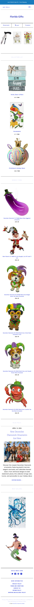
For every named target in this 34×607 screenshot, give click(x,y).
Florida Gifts (14, 603)
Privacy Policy (17, 583)
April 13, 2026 (17, 428)
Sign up (7, 7)
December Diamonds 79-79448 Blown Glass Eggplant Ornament (17, 219)
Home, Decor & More (17, 95)
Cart (17, 25)
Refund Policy (17, 590)
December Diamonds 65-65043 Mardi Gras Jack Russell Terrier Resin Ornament (17, 372)
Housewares (17, 131)
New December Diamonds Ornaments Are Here (17, 435)
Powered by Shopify (20, 603)
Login (4, 7)
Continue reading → (17, 480)
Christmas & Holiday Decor (17, 168)
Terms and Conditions (17, 586)
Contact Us (17, 588)
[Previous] (3, 38)
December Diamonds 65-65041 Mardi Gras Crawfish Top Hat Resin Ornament (17, 410)
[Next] (31, 38)
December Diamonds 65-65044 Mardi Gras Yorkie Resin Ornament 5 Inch (17, 333)
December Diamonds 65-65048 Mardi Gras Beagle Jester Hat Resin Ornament (17, 295)
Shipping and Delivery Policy (17, 592)
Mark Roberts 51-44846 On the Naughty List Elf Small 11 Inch (17, 257)
